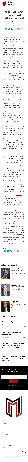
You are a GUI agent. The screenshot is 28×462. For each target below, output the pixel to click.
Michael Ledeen (7, 216)
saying (10, 107)
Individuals (4, 423)
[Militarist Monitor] (9, 3)
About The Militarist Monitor (7, 445)
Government (4, 425)
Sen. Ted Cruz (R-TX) (16, 184)
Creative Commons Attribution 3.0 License (15, 457)
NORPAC (6, 65)
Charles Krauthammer (13, 218)
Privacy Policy (4, 447)
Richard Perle (20, 214)
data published (13, 164)
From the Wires (5, 439)
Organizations (5, 428)
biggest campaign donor (13, 61)
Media (3, 430)
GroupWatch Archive (6, 434)
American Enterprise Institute (12, 212)
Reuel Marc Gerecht (16, 216)
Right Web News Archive (6, 441)
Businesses (4, 432)
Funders (3, 427)
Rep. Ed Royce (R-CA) (8, 37)
